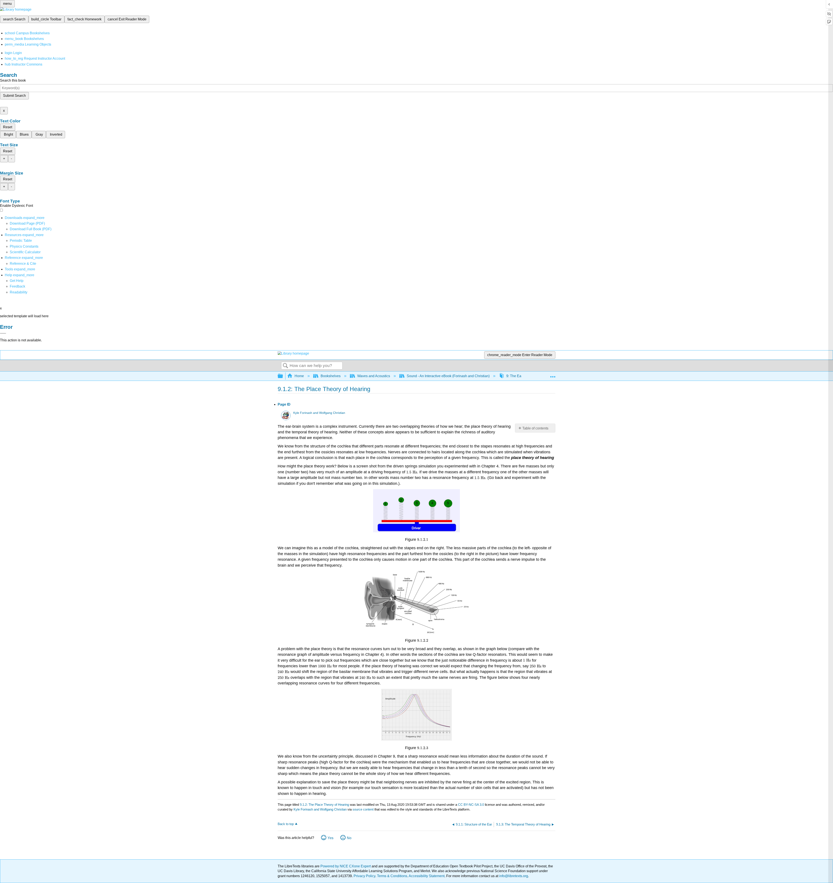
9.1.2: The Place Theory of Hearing (324, 804)
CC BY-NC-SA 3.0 (471, 804)
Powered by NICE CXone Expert (346, 866)
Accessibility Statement (426, 876)
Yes (330, 838)
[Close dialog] (3, 333)
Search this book (13, 80)
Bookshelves (330, 376)
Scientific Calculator (25, 252)
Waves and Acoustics (373, 376)
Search (285, 366)
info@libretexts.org (513, 876)
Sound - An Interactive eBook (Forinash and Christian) (448, 376)
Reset (7, 127)
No (349, 838)
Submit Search (14, 95)
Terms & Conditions (392, 876)
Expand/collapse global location (552, 375)
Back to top (286, 824)
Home (299, 376)
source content (363, 809)
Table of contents (535, 428)
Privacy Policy (364, 876)
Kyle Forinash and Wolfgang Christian (319, 412)
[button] (17, 286)
